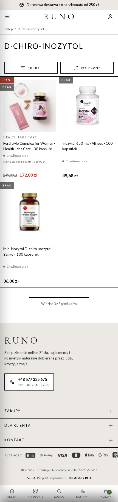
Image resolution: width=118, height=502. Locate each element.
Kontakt (14, 440)
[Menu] (7, 16)
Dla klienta (17, 425)
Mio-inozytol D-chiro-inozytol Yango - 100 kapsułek (27, 251)
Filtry (34, 68)
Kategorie (35, 496)
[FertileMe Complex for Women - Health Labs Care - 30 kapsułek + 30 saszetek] (29, 106)
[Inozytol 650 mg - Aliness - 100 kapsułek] (88, 106)
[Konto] (110, 16)
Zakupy (12, 411)
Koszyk (106, 494)
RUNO (60, 16)
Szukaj (59, 496)
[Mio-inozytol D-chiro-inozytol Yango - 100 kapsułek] (29, 211)
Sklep (8, 29)
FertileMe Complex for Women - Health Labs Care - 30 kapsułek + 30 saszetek (29, 146)
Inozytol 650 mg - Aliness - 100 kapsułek (87, 146)
